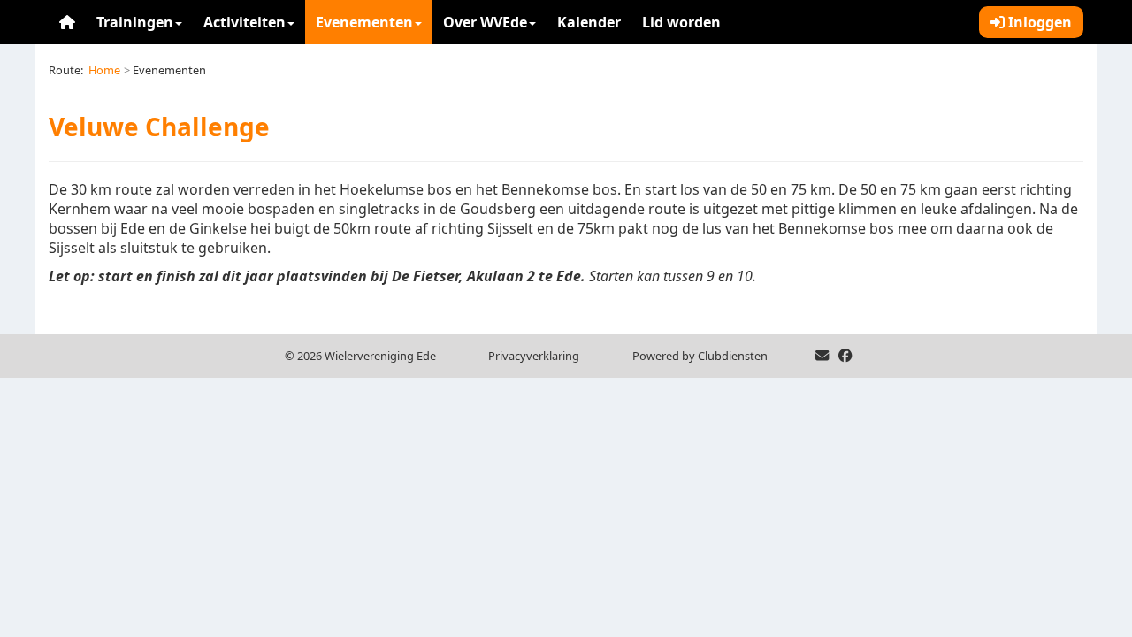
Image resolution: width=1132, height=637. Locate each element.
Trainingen (134, 22)
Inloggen (1038, 22)
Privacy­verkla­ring (533, 356)
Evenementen (364, 22)
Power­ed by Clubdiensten (700, 356)
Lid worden (681, 22)
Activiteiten (244, 22)
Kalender (589, 22)
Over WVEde (485, 22)
